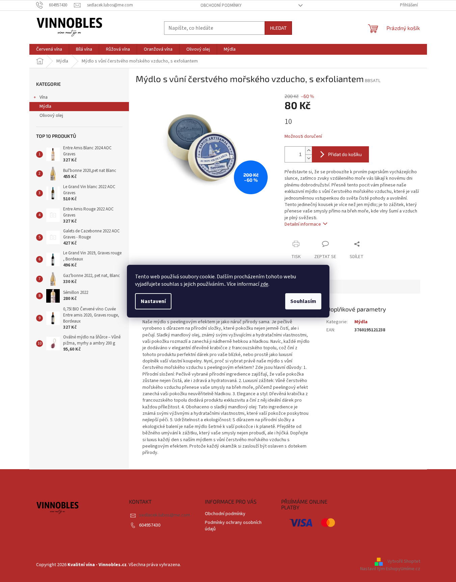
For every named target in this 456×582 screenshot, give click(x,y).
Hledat (278, 28)
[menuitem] (49, 49)
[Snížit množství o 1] (308, 158)
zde (264, 284)
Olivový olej (51, 115)
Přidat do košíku (345, 154)
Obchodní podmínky (221, 5)
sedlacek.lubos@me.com (164, 515)
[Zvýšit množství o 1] (308, 150)
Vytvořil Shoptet (403, 561)
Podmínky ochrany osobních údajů (233, 525)
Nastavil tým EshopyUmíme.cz (390, 568)
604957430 (149, 525)
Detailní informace (303, 224)
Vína (43, 97)
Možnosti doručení (303, 136)
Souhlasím (303, 301)
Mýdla (45, 106)
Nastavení (153, 301)
